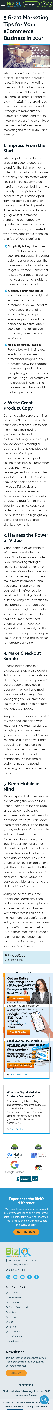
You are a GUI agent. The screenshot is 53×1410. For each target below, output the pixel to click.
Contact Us (15, 1331)
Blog (11, 1321)
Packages (14, 1302)
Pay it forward (16, 1336)
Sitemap (30, 1406)
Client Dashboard (18, 1307)
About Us (13, 1292)
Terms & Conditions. (14, 1406)
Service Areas (16, 1341)
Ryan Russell (18, 955)
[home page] (14, 4)
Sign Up (16, 1373)
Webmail (13, 1312)
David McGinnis (18, 1023)
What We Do (15, 1297)
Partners (13, 1326)
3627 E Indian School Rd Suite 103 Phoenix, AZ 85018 (26, 1262)
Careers (13, 1317)
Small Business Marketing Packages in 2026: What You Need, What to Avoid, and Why (25, 991)
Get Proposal (26, 1232)
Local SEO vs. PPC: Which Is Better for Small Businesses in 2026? (26, 1044)
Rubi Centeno (17, 1129)
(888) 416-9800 (17, 1270)
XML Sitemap (42, 1406)
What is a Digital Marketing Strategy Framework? (24, 1094)
